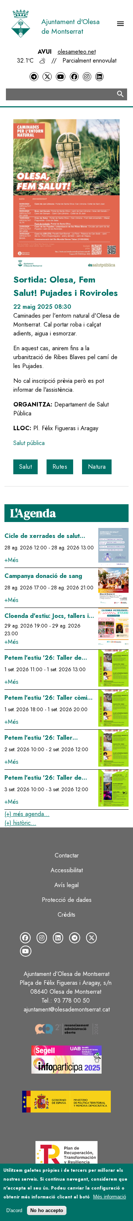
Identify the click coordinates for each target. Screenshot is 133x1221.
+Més (11, 560)
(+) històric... (20, 823)
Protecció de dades (67, 900)
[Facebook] (74, 77)
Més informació (109, 1197)
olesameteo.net (77, 51)
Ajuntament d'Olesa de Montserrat (70, 26)
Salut (25, 466)
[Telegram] (34, 77)
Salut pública (29, 443)
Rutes (59, 466)
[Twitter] (46, 77)
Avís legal (66, 885)
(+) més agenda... (27, 814)
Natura (97, 466)
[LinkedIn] (99, 77)
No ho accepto (46, 1210)
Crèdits (66, 914)
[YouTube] (60, 77)
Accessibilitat (67, 870)
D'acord (14, 1210)
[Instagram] (87, 77)
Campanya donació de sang (43, 576)
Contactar (67, 855)
